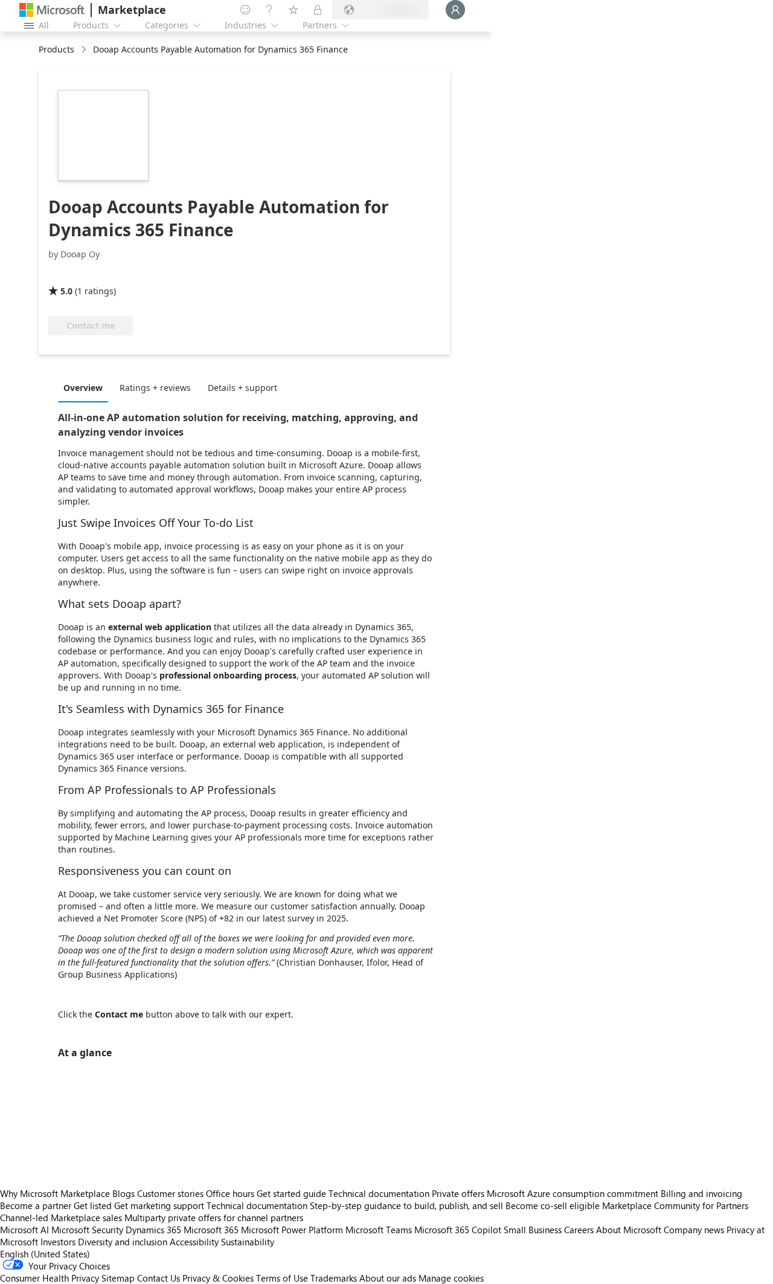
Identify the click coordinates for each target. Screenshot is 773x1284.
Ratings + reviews (155, 387)
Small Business (533, 1230)
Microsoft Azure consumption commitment (574, 1193)
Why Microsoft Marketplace (55, 1193)
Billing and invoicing (701, 1193)
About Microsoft (628, 1230)
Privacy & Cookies (218, 1278)
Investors (57, 1242)
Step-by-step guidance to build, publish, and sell (406, 1205)
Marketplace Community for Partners (675, 1205)
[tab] (86, 387)
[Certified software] (88, 273)
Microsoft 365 (211, 1230)
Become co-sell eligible (552, 1205)
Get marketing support (159, 1205)
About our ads (387, 1278)
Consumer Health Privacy (49, 1278)
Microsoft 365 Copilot (457, 1230)
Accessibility (194, 1242)
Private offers (458, 1193)
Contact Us (158, 1278)
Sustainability (247, 1242)
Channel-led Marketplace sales (61, 1217)
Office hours (230, 1193)
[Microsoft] (52, 10)
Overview (83, 387)
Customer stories (170, 1193)
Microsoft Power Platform (292, 1230)
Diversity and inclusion (122, 1242)
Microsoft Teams (378, 1230)
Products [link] (56, 49)
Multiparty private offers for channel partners (213, 1217)
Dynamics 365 (153, 1230)
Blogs (123, 1193)
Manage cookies (451, 1278)
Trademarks (333, 1278)
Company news (694, 1230)
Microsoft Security (87, 1230)
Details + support (242, 387)
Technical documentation (379, 1193)
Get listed (93, 1205)
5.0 (66, 291)
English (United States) (45, 1254)
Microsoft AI (24, 1230)
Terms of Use (282, 1278)
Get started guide (291, 1193)
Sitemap (118, 1278)
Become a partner (35, 1205)
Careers (579, 1230)
